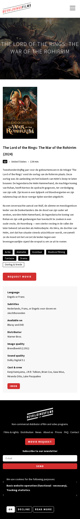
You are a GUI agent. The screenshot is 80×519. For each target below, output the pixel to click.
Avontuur (37, 252)
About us (48, 432)
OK (11, 509)
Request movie (19, 276)
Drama (23, 258)
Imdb (13, 386)
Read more (43, 509)
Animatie (21, 252)
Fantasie (9, 258)
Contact (74, 432)
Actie (8, 252)
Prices (58, 432)
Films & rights (11, 432)
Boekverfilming (56, 252)
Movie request (40, 441)
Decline (24, 509)
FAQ (66, 432)
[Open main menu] (72, 8)
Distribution (27, 432)
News (38, 432)
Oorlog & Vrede (13, 264)
